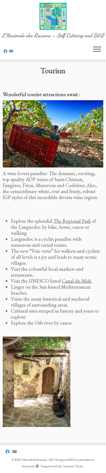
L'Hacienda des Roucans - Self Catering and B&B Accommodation (57, 460)
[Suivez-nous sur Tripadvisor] (12, 51)
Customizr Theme (72, 466)
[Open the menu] (97, 49)
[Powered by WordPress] (37, 465)
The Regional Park (72, 221)
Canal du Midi (76, 281)
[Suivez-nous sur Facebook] (6, 51)
